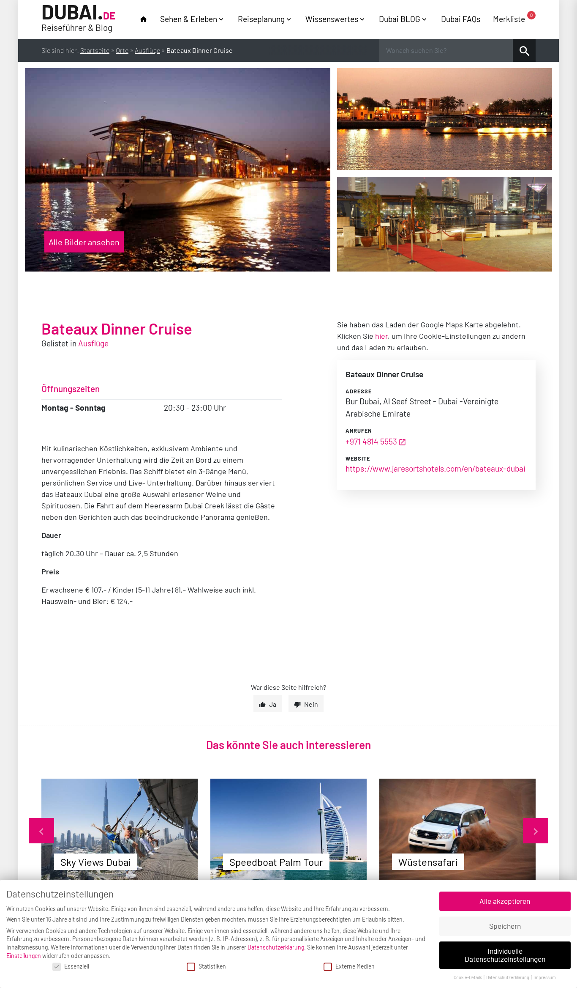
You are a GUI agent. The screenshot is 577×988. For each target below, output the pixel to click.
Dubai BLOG (399, 19)
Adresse (359, 391)
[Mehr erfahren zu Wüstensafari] (457, 831)
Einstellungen (23, 955)
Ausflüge (147, 50)
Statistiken (212, 966)
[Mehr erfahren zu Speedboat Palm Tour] (288, 831)
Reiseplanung (261, 19)
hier (381, 335)
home (143, 19)
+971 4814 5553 (371, 441)
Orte (122, 50)
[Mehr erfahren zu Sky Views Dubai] (119, 831)
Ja (272, 704)
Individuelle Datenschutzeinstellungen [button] (505, 955)
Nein (311, 704)
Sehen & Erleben (188, 19)
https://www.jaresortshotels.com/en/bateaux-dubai (435, 468)
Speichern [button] (505, 925)
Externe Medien (355, 966)
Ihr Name (8, 10)
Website (358, 458)
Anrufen (359, 430)
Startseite (94, 50)
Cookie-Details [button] (468, 977)
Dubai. (78, 18)
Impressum (544, 977)
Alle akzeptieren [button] (504, 901)
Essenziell (76, 966)
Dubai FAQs (460, 19)
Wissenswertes (331, 19)
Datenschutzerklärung (276, 947)
